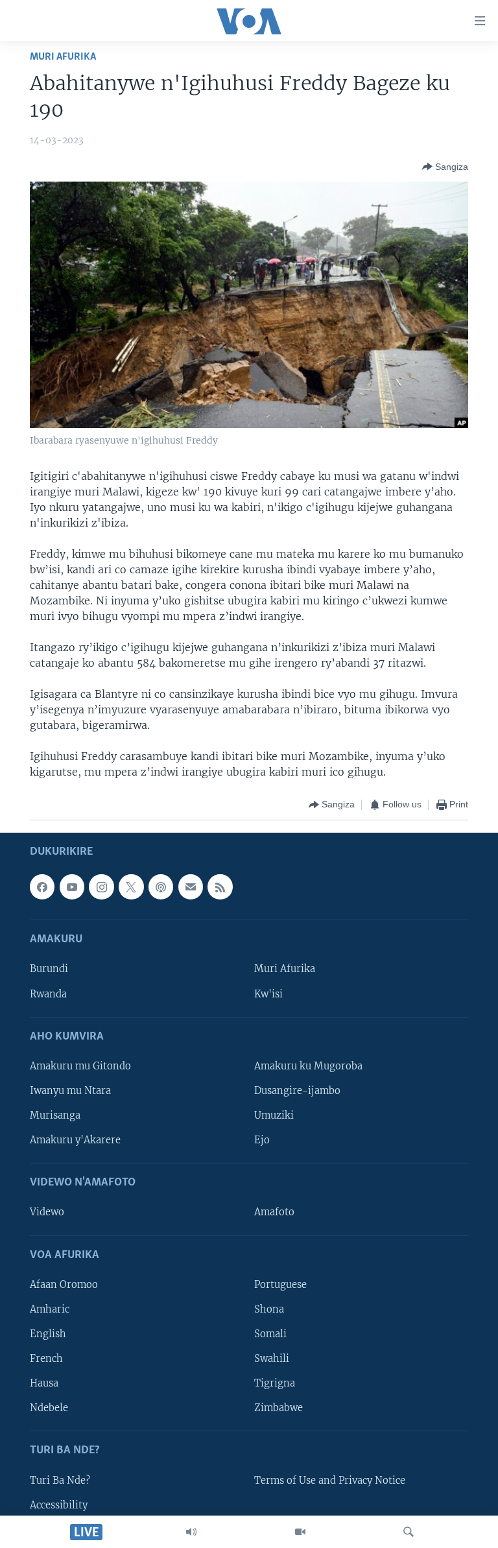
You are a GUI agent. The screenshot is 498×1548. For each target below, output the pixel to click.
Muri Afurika (63, 56)
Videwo (47, 1212)
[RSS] (220, 886)
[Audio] (191, 1532)
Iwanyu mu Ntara (70, 1090)
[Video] (300, 1532)
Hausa (44, 1383)
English (48, 1333)
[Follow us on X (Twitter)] (131, 886)
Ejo (262, 1140)
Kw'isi (268, 993)
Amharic (49, 1309)
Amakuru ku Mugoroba (308, 1065)
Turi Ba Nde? (60, 1480)
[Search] (408, 1532)
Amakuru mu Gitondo (80, 1065)
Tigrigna (274, 1383)
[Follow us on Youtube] (72, 886)
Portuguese (280, 1284)
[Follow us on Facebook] (42, 886)
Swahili (271, 1358)
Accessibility (59, 1504)
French (46, 1358)
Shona (269, 1309)
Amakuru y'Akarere (75, 1140)
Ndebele (49, 1408)
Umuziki (274, 1115)
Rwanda (48, 993)
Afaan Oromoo (64, 1284)
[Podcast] (160, 886)
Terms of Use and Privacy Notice (329, 1480)
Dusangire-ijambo (297, 1090)
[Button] (445, 166)
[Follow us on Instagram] (101, 886)
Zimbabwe (278, 1408)
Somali (270, 1333)
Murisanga (55, 1115)
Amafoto (274, 1212)
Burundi (49, 969)
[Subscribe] (190, 886)
